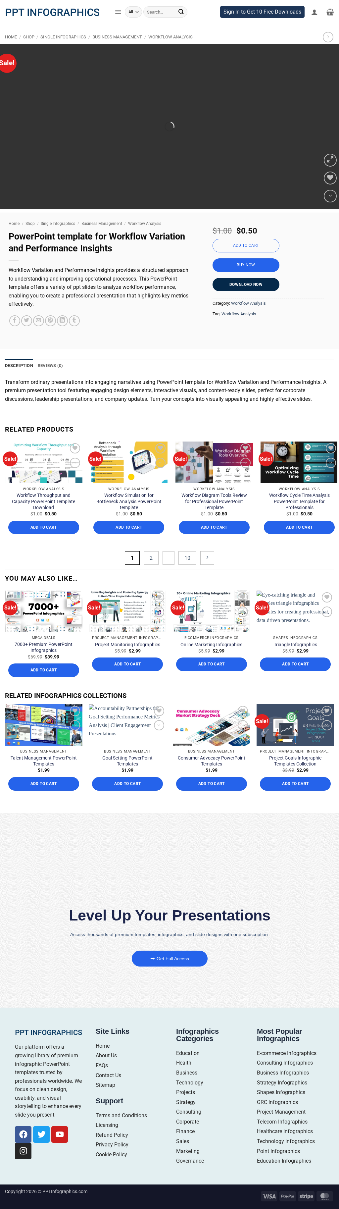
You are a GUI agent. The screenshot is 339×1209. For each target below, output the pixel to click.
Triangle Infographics (295, 657)
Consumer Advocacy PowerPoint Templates (211, 773)
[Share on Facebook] (14, 333)
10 (187, 571)
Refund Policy (112, 1148)
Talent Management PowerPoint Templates (44, 773)
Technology (189, 1095)
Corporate (187, 1134)
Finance (185, 1144)
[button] (118, 24)
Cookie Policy (111, 1167)
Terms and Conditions (121, 1128)
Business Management (117, 50)
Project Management (281, 1125)
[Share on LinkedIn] (62, 333)
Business (186, 1085)
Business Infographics (283, 1085)
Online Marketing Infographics (211, 657)
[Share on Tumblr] (74, 333)
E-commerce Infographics (286, 1066)
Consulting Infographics (285, 1076)
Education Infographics (284, 1174)
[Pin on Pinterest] (50, 333)
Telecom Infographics (282, 1134)
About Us (106, 1068)
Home (11, 50)
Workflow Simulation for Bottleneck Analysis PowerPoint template (129, 514)
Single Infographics (63, 50)
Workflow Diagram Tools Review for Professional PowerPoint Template (214, 514)
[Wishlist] (330, 191)
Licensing (107, 1138)
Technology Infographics (286, 1154)
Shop (28, 50)
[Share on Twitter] (26, 333)
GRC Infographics (277, 1115)
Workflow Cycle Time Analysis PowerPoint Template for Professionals (299, 514)
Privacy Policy (112, 1158)
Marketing (188, 1164)
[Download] (330, 209)
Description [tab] (19, 378)
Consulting (188, 1125)
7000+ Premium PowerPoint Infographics (44, 660)
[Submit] (181, 24)
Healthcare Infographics (285, 1144)
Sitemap (105, 1098)
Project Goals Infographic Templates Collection (295, 773)
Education (188, 1066)
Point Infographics (278, 1164)
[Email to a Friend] (38, 333)
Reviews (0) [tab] (50, 378)
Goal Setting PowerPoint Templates (127, 773)
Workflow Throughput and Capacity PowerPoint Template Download (43, 514)
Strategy (186, 1115)
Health (183, 1076)
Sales (182, 1154)
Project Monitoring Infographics (127, 657)
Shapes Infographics (281, 1105)
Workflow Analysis (170, 50)
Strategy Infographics (282, 1095)
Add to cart (246, 258)
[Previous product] (328, 50)
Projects (185, 1105)
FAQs (102, 1078)
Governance (190, 1174)
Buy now (246, 278)
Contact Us (108, 1088)
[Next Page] (207, 571)
